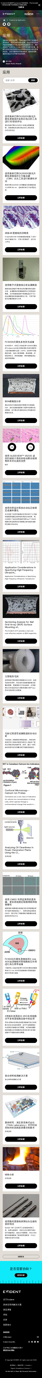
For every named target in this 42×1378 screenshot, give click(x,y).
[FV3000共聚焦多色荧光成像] (21, 326)
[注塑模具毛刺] (21, 660)
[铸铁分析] (21, 1159)
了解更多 (21, 7)
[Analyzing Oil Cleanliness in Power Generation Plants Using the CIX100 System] (21, 831)
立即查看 (21, 138)
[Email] (38, 1337)
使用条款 (13, 1365)
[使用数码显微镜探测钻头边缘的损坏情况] (21, 1205)
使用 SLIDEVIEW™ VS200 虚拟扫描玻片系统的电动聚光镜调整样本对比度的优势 (21, 458)
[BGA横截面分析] (21, 385)
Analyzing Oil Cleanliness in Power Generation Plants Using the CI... (19, 850)
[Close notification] (39, 5)
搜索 (33, 80)
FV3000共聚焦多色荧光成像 (19, 342)
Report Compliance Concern (20, 1368)
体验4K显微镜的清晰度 (16, 233)
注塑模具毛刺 (12, 676)
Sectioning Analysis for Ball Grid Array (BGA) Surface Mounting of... (19, 624)
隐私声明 (20, 1365)
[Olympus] (28, 14)
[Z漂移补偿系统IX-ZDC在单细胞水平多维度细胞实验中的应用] (21, 1000)
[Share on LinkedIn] (8, 24)
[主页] (4, 20)
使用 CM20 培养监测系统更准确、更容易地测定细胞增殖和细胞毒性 (21, 902)
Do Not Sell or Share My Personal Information (21, 1371)
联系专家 (21, 1275)
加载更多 (21, 1257)
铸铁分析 (9, 1174)
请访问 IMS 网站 (8, 1350)
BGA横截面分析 (13, 401)
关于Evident (8, 1299)
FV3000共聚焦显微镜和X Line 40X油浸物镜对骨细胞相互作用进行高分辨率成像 (21, 962)
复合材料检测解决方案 (16, 1075)
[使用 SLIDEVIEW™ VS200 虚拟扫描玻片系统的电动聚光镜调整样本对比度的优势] (21, 440)
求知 (5, 1314)
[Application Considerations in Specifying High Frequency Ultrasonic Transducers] (21, 551)
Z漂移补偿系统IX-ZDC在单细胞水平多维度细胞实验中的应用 (21, 1017)
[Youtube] (38, 1342)
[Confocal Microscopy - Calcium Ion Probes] (21, 774)
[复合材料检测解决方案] (21, 1060)
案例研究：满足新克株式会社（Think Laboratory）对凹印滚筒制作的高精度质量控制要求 (21, 1125)
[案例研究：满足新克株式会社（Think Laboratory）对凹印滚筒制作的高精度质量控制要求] (21, 1107)
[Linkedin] (35, 1342)
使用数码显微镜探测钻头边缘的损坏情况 (21, 1222)
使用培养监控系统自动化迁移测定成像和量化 (21, 509)
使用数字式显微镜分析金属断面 (21, 285)
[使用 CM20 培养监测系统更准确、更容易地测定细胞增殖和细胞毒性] (21, 883)
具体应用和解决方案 (12, 1304)
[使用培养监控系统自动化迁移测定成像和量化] (21, 492)
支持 (5, 1319)
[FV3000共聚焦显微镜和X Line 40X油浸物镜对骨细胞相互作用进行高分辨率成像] (21, 943)
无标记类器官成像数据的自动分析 (21, 734)
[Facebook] (32, 1342)
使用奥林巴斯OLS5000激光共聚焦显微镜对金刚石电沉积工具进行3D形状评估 (21, 119)
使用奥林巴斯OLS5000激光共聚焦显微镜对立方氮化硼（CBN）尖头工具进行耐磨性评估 (21, 177)
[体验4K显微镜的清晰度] (21, 217)
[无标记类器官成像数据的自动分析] (21, 718)
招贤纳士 (7, 1324)
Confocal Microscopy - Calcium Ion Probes (17, 791)
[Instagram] (29, 1342)
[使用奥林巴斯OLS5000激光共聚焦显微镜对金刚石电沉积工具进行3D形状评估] (21, 100)
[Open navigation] (38, 14)
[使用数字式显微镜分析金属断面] (21, 269)
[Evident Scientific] (9, 14)
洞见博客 (7, 1309)
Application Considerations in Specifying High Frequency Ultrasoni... (20, 570)
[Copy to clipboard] (4, 24)
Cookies (28, 1365)
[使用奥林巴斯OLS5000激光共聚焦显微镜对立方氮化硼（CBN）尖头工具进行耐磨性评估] (21, 157)
